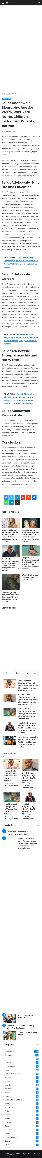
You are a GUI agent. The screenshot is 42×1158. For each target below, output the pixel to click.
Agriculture (9, 1107)
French (7, 1118)
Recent (9, 673)
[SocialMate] (11, 3)
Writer (7, 1092)
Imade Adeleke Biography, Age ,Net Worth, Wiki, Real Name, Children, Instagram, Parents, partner (28, 685)
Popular (19, 673)
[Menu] (3, 3)
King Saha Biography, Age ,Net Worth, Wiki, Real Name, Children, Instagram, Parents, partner (27, 728)
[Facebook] (6, 497)
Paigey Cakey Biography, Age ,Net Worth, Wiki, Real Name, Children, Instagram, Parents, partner (30, 563)
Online (7, 1111)
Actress (8, 1089)
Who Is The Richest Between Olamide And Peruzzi (30, 577)
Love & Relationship (12, 1074)
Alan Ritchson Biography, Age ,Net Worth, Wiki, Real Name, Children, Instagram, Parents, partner (10, 564)
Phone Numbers (11, 1137)
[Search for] (39, 3)
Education (8, 1096)
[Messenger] (34, 497)
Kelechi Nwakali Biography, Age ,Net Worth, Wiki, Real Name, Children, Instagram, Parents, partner (28, 714)
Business (8, 1122)
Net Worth (8, 1077)
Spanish (8, 1141)
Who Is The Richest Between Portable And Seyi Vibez (19, 833)
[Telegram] (11, 502)
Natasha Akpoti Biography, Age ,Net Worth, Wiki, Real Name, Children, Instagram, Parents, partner (30, 535)
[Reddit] (28, 497)
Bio (6, 1059)
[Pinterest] (23, 497)
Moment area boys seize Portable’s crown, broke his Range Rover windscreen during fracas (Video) (28, 843)
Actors (7, 1081)
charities (8, 1133)
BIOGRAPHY (13, 94)
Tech (7, 1126)
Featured (8, 1130)
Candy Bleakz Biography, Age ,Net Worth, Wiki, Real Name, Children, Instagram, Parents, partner (28, 700)
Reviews (8, 1062)
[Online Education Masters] (10, 1018)
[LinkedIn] (17, 497)
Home (5, 94)
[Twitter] (11, 497)
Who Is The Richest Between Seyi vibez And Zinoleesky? (21, 1026)
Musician (8, 1085)
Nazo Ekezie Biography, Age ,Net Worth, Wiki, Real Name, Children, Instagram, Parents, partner (28, 742)
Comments (31, 673)
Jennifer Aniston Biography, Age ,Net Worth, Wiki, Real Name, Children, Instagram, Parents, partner (10, 535)
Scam (7, 1104)
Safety (7, 1145)
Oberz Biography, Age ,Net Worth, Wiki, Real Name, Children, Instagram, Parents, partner (10, 597)
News (7, 1070)
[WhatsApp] (6, 502)
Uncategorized (10, 1066)
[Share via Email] (17, 502)
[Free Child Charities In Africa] (10, 1035)
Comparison (9, 1055)
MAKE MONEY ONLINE (13, 1100)
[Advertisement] (21, 27)
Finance (8, 1115)
